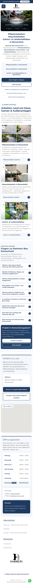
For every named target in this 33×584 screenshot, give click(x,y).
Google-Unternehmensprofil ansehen (16, 397)
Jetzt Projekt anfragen (16, 80)
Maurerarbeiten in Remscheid (16, 69)
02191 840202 (25, 1)
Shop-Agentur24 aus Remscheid (16, 581)
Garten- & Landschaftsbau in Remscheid (16, 73)
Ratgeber (7, 529)
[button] (3, 6)
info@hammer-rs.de (17, 496)
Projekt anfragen (16, 340)
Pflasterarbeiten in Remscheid (16, 64)
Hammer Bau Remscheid (19, 574)
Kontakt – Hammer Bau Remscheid (15, 533)
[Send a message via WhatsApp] (29, 580)
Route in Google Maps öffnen (16, 389)
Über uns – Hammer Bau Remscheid (16, 525)
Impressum (7, 544)
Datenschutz (8, 547)
